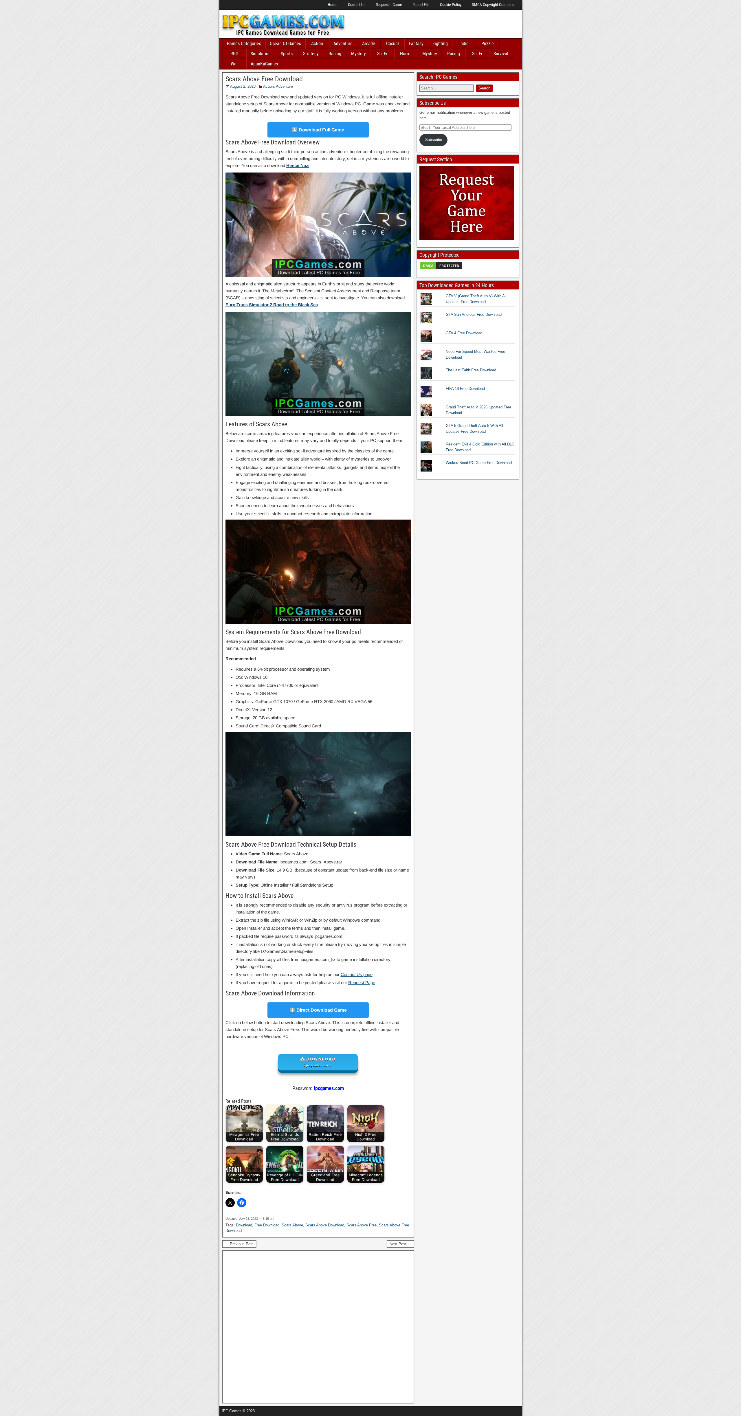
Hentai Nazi (297, 165)
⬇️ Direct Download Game (318, 1010)
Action (317, 43)
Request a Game (389, 4)
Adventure (343, 43)
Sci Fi (382, 53)
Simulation (261, 53)
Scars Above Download (324, 1225)
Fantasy (416, 43)
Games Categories (244, 43)
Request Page (361, 982)
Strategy (311, 53)
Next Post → (400, 1244)
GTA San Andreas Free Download (474, 314)
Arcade (368, 43)
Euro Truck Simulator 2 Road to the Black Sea (271, 304)
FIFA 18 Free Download (465, 388)
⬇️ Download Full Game (318, 129)
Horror (406, 53)
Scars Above (292, 1225)
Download (244, 1225)
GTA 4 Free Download (464, 333)
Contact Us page (357, 974)
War (234, 64)
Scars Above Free (361, 1225)
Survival (501, 53)
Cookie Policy (450, 4)
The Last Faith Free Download (471, 370)
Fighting (440, 43)
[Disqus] (318, 1326)
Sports (287, 53)
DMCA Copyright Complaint (494, 4)
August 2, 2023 (243, 86)
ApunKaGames (264, 64)
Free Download (266, 1225)
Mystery (358, 53)
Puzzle (487, 43)
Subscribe (433, 139)
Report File (421, 4)
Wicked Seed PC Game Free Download (479, 463)
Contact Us (356, 4)
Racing (335, 53)
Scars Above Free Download (264, 79)
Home (333, 4)
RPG (234, 53)
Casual (392, 43)
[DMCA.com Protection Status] (441, 269)
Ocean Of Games (285, 43)
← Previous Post (239, 1244)
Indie (464, 43)
